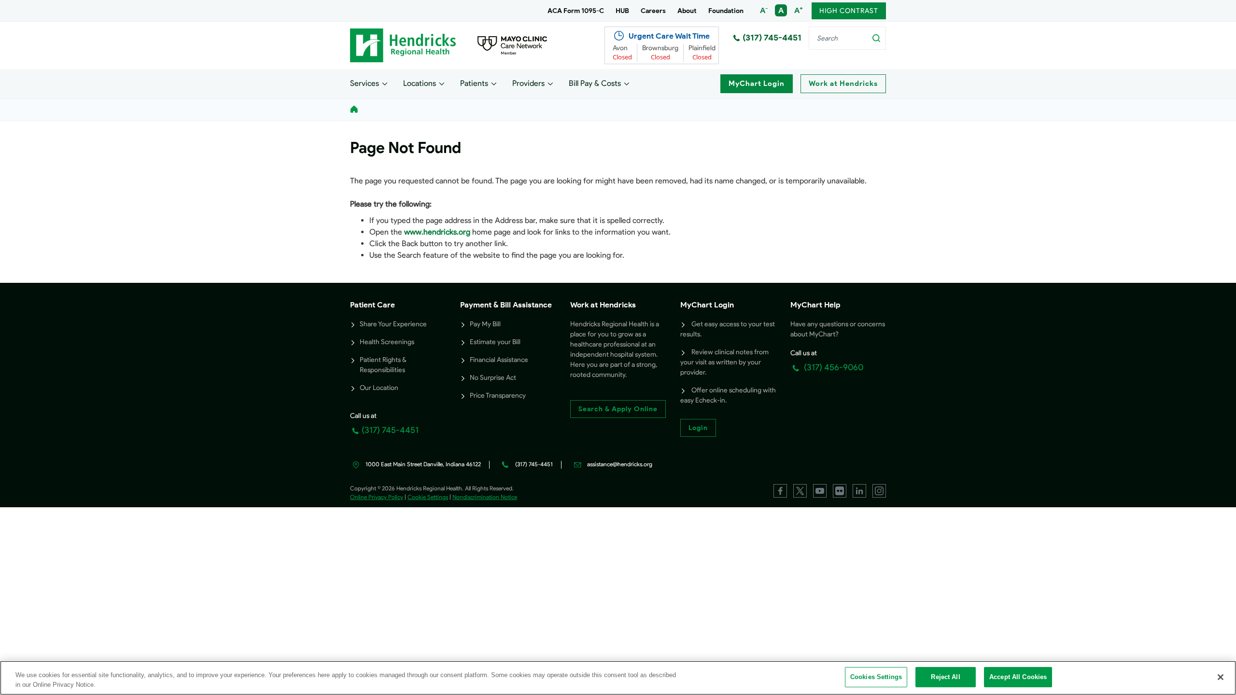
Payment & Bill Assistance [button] (506, 304)
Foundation (726, 11)
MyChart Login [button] (707, 304)
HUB (622, 11)
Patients (474, 83)
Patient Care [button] (372, 304)
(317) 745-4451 (772, 37)
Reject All (945, 677)
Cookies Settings (876, 677)
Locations (419, 83)
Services (364, 83)
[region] (618, 678)
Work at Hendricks (843, 83)
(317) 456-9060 (832, 367)
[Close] (1220, 677)
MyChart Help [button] (815, 304)
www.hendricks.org (437, 231)
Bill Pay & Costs (595, 83)
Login (698, 428)
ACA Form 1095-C (576, 11)
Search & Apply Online (618, 409)
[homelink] (354, 110)
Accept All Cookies (1018, 677)
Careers (653, 11)
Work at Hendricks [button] (603, 304)
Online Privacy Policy (376, 496)
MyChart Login (757, 83)
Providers (528, 83)
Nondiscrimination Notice (484, 496)
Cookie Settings (427, 496)
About (687, 11)
